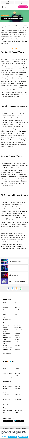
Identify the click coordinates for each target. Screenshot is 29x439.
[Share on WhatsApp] (20, 288)
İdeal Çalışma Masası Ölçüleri (7, 342)
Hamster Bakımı (17, 345)
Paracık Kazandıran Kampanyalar (7, 387)
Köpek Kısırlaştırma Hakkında (7, 354)
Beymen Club (6, 317)
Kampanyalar (7, 3)
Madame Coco (17, 309)
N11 (15, 302)
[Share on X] (12, 288)
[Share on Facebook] (8, 288)
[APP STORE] (8, 421)
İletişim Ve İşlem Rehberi (18, 411)
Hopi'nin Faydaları (18, 371)
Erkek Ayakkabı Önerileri (17, 350)
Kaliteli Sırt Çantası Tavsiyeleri (7, 338)
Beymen (16, 304)
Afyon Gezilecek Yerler (19, 341)
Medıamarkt (5, 307)
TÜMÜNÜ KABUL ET (23, 436)
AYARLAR (4, 436)
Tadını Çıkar (6, 397)
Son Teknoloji (17, 399)
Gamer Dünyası (6, 402)
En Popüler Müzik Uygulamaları (6, 326)
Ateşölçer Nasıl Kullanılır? (6, 330)
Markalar (5, 384)
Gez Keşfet (17, 397)
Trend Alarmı (6, 394)
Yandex (15, 312)
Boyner (4, 302)
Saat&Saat (5, 312)
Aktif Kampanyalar (18, 384)
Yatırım (21, 3)
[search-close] (5, 6)
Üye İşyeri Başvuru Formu (7, 411)
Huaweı (16, 317)
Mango (15, 314)
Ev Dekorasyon (6, 399)
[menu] (2, 6)
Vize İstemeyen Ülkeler (19, 329)
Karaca (4, 309)
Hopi (4, 368)
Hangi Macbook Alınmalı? (6, 334)
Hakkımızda (17, 368)
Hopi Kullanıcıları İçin (8, 378)
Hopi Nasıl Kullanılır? (8, 371)
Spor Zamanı (17, 402)
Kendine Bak (17, 394)
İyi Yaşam (5, 404)
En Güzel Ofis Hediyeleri (17, 338)
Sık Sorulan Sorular (7, 373)
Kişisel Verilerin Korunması (17, 374)
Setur (4, 314)
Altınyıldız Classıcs (6, 319)
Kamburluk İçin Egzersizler (17, 334)
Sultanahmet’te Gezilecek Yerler (17, 326)
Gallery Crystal (17, 307)
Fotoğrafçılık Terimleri (7, 349)
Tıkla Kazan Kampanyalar (17, 387)
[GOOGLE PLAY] (19, 421)
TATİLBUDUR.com (6, 304)
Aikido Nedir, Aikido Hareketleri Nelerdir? (7, 346)
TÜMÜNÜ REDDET (12, 436)
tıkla (20, 431)
